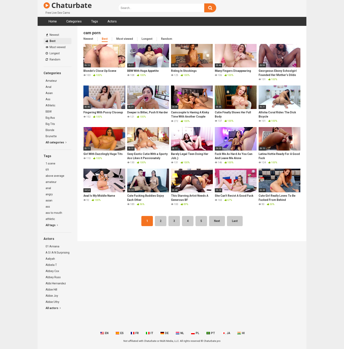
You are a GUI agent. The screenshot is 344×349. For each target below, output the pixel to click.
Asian (49, 93)
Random (54, 59)
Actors (112, 21)
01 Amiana (52, 246)
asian (49, 200)
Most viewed (57, 47)
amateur (51, 182)
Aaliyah (50, 258)
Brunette (51, 136)
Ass (48, 99)
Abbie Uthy (52, 301)
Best (52, 41)
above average (55, 175)
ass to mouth (54, 212)
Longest (54, 53)
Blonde (50, 130)
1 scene (50, 163)
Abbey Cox (52, 271)
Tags (94, 21)
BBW (49, 111)
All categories (55, 142)
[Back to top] (330, 337)
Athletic (50, 105)
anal (48, 188)
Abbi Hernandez (56, 283)
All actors (52, 308)
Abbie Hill (51, 289)
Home (52, 21)
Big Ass (50, 117)
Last (235, 221)
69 (47, 169)
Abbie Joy (52, 295)
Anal (48, 86)
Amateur (51, 80)
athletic (50, 219)
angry (49, 194)
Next (217, 221)
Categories (74, 21)
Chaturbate (71, 5)
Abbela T (51, 264)
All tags (51, 225)
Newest (54, 34)
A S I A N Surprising (57, 252)
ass (48, 206)
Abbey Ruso (53, 277)
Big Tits (50, 123)
